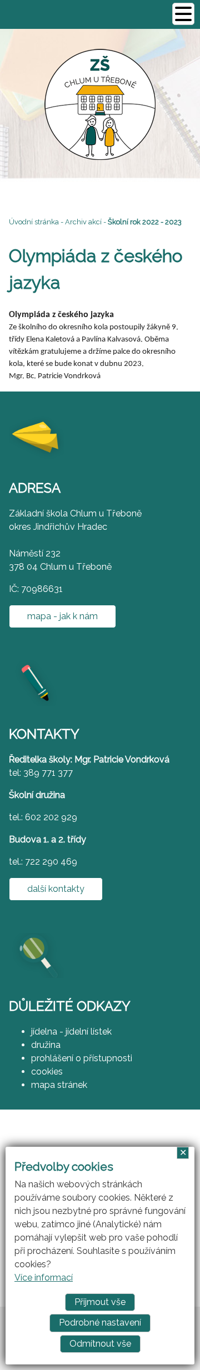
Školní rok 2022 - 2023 (145, 222)
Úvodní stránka (34, 222)
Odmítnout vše (100, 1343)
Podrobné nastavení (100, 1322)
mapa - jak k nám (62, 616)
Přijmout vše (100, 1302)
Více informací (43, 1277)
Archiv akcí (83, 222)
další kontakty (55, 889)
